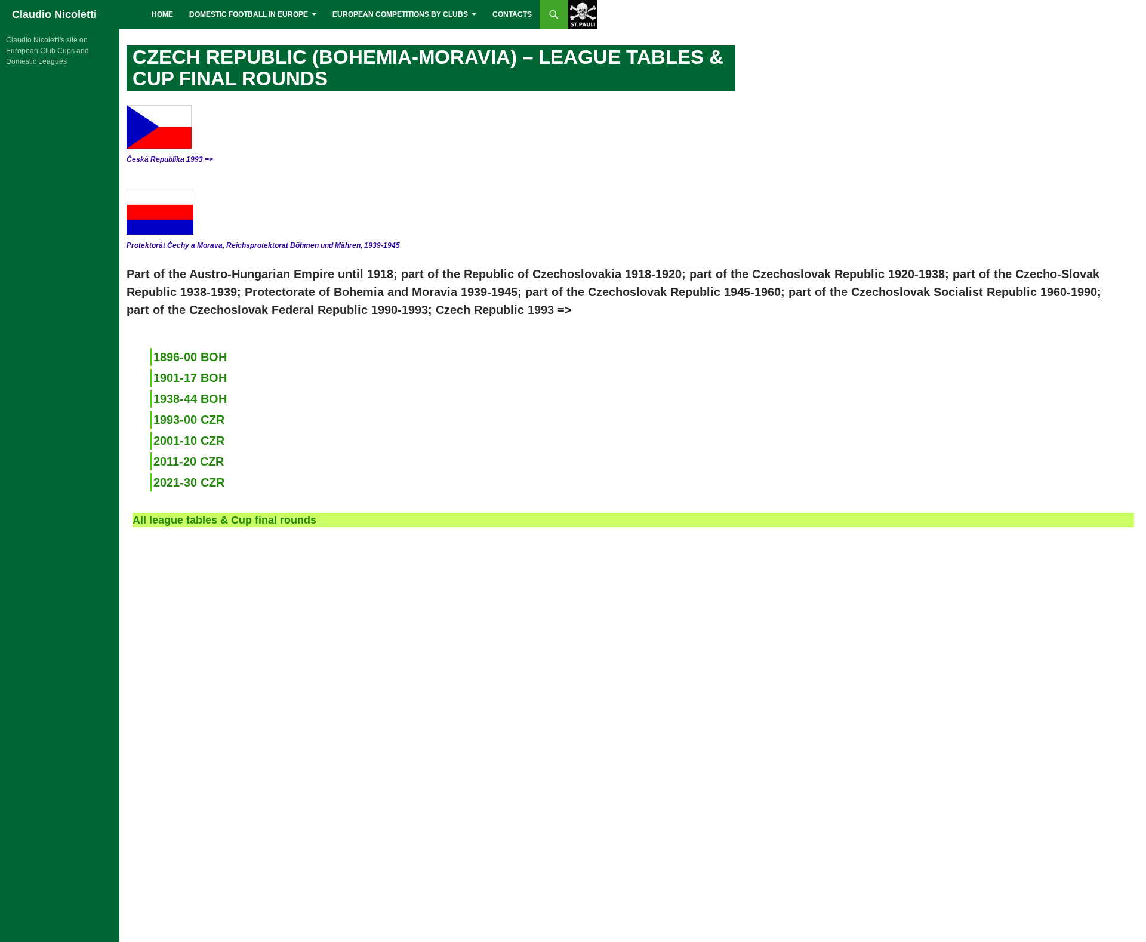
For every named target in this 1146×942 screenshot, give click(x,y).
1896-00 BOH (190, 357)
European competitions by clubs (400, 14)
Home (162, 14)
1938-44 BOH (190, 398)
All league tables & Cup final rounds (224, 520)
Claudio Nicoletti (54, 14)
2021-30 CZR (188, 482)
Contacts (512, 14)
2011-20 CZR (188, 461)
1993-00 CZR (188, 419)
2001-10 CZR (188, 440)
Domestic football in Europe (248, 14)
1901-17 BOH (190, 377)
